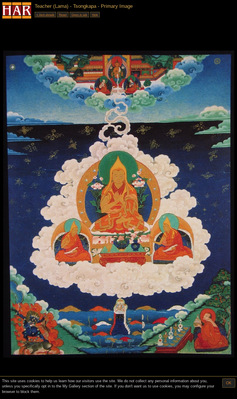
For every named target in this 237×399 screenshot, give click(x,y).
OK (229, 383)
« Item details (45, 14)
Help (95, 14)
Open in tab (79, 14)
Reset (63, 14)
